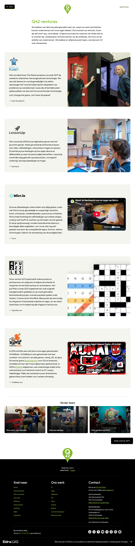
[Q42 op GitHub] (107, 531)
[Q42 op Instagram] (94, 531)
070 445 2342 (101, 487)
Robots (53, 508)
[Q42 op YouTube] (102, 531)
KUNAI (19, 367)
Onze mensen (18, 505)
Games (53, 505)
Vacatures (17, 515)
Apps (53, 491)
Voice (53, 501)
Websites (54, 494)
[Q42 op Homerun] (119, 531)
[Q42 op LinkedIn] (89, 531)
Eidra (127, 7)
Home (16, 487)
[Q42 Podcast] (111, 531)
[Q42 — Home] (68, 10)
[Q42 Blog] (115, 531)
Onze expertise (19, 491)
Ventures (17, 501)
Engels (72, 470)
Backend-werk (56, 515)
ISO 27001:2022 (24, 533)
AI (52, 487)
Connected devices (57, 512)
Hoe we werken (19, 494)
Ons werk (17, 498)
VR (52, 498)
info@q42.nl (110, 490)
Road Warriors (30, 360)
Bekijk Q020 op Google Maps (99, 503)
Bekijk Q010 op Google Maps (99, 518)
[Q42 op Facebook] (98, 531)
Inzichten (17, 508)
